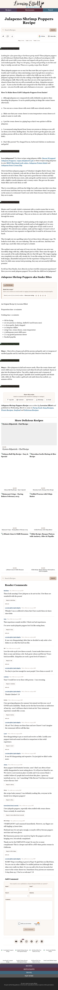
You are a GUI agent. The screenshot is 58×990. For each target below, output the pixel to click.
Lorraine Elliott (33, 983)
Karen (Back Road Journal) (11, 805)
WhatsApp (40, 400)
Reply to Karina (10, 715)
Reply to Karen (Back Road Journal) (15, 815)
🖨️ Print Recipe (8, 285)
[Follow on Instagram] (26, 941)
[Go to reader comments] (8, 36)
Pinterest (30, 400)
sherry (5, 765)
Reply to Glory (9, 800)
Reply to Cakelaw (10, 684)
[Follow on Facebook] (41, 941)
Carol (5, 733)
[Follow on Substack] (21, 941)
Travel (50, 10)
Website (32, 893)
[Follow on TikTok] (36, 941)
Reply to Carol (9, 746)
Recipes (8, 10)
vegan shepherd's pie (25, 161)
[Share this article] (3, 36)
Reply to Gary (9, 629)
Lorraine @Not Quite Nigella (13, 608)
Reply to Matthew (10, 600)
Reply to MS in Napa (11, 851)
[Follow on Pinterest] (31, 941)
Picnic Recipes (7, 410)
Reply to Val (9, 660)
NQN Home (29, 976)
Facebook (20, 400)
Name (7, 886)
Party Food (37, 408)
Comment (7, 899)
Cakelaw (6, 677)
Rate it (7, 893)
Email (49, 400)
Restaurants (29, 10)
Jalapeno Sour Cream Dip (11, 165)
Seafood (17, 410)
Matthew (6, 590)
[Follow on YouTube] (16, 941)
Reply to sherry (10, 784)
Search (53, 30)
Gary (5, 619)
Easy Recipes (48, 408)
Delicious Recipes (31, 410)
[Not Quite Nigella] (29, 4)
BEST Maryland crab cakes (17, 163)
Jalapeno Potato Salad (38, 163)
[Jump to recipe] (12, 36)
